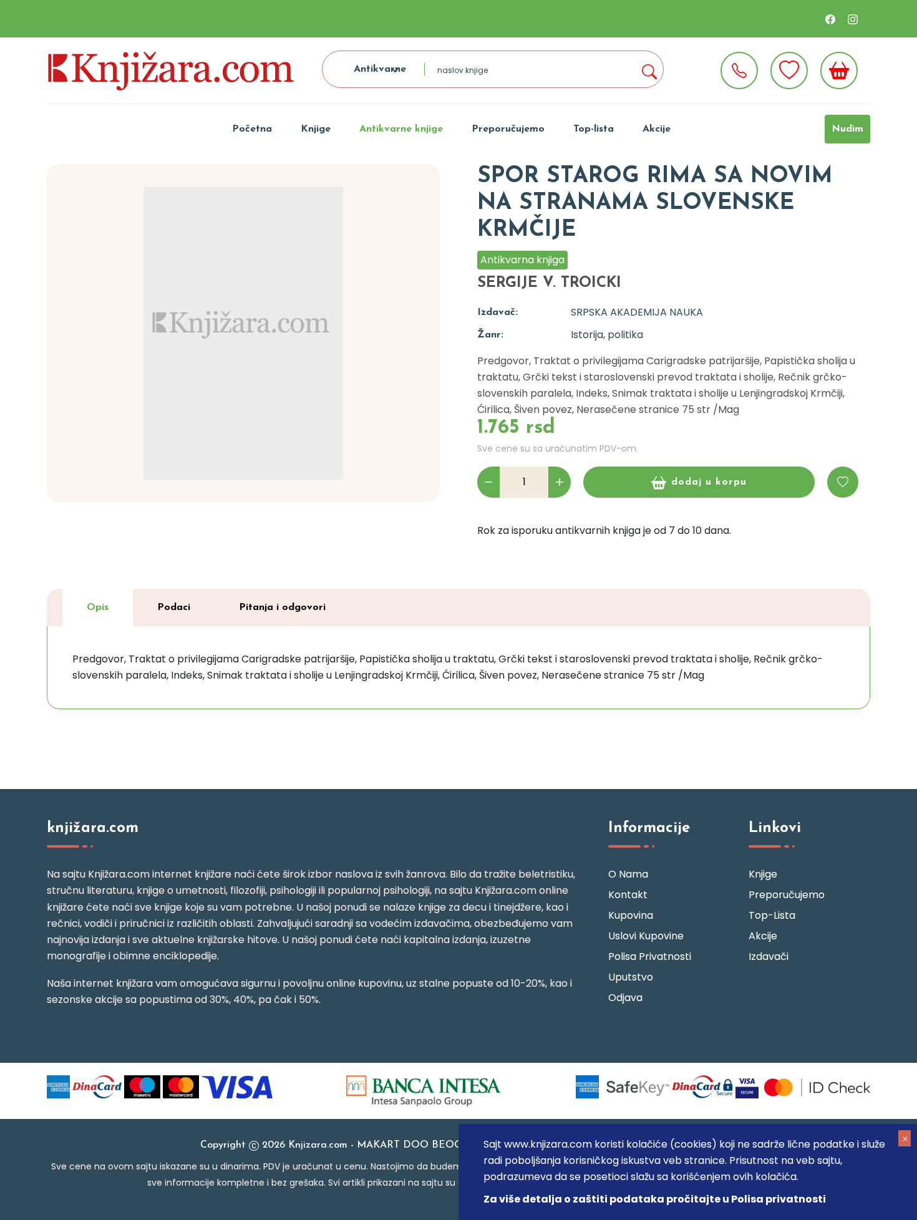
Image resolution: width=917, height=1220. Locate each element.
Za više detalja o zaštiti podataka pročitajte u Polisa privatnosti (654, 1199)
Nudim (847, 129)
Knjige (316, 129)
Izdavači (768, 956)
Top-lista (593, 129)
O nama (628, 874)
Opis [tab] (98, 607)
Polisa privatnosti (649, 956)
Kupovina (630, 915)
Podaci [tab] (173, 607)
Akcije (657, 129)
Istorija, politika (607, 334)
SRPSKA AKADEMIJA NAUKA (637, 312)
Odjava (625, 997)
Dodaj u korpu (709, 482)
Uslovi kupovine (646, 936)
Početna (252, 129)
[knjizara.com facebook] (830, 18)
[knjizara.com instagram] (853, 18)
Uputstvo (630, 977)
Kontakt (628, 895)
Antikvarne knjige (401, 129)
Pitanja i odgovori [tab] (282, 607)
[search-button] (648, 69)
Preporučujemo (508, 129)
